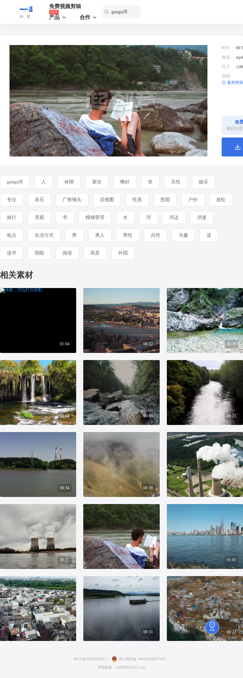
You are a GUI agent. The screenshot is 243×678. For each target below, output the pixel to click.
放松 (221, 199)
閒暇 (39, 252)
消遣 (202, 217)
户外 (193, 199)
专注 (11, 199)
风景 (95, 252)
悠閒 (165, 199)
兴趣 (183, 235)
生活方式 (44, 235)
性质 (137, 199)
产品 (55, 17)
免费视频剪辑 (65, 6)
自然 (155, 235)
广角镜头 (72, 199)
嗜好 (125, 181)
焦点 (11, 235)
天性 (175, 181)
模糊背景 (95, 217)
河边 (174, 217)
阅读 (67, 252)
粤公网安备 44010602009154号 (142, 659)
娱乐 (203, 181)
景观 (39, 217)
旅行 (11, 217)
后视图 (107, 199)
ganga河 (15, 181)
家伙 (97, 181)
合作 (86, 17)
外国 (123, 252)
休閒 (69, 181)
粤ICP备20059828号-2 (90, 659)
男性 (127, 235)
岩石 (39, 199)
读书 (11, 252)
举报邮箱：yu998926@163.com (121, 667)
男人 (100, 235)
